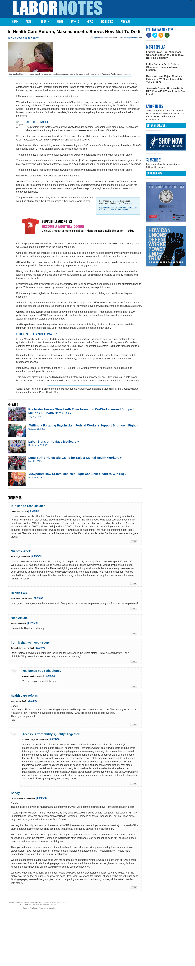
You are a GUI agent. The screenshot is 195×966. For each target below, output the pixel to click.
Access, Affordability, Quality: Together (51, 734)
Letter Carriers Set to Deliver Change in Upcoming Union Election (162, 67)
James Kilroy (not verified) (22, 648)
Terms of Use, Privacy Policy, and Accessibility (39, 908)
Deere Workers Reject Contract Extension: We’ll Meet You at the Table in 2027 (164, 79)
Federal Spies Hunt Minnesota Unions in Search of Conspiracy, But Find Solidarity (165, 55)
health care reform (24, 695)
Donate (45, 21)
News (90, 21)
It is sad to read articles (28, 506)
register (103, 38)
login (96, 38)
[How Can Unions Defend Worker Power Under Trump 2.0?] (166, 264)
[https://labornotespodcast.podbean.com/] (166, 220)
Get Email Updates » (157, 126)
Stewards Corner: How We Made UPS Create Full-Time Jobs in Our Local (165, 91)
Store (60, 21)
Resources (107, 21)
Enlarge (127, 38)
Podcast (125, 21)
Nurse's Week (21, 551)
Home (15, 21)
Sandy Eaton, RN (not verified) (35, 740)
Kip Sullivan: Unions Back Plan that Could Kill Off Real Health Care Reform (117, 208)
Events (75, 21)
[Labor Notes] (57, 8)
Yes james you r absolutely (41, 670)
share (134, 542)
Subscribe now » (155, 173)
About (29, 21)
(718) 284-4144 (62, 902)
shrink (135, 38)
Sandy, (16, 793)
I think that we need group (30, 642)
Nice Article (19, 618)
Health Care (19, 593)
